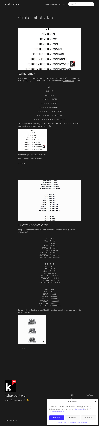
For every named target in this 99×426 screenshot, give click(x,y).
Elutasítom (72, 417)
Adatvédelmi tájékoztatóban (56, 411)
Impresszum (84, 422)
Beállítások (88, 417)
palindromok (26, 73)
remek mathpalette (36, 159)
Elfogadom (56, 417)
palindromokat (68, 80)
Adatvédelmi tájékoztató (73, 422)
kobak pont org (12, 4)
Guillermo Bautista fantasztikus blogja (37, 310)
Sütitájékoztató (62, 422)
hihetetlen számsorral (31, 78)
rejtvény (36, 154)
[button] (95, 401)
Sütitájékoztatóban (80, 410)
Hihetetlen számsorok (33, 225)
